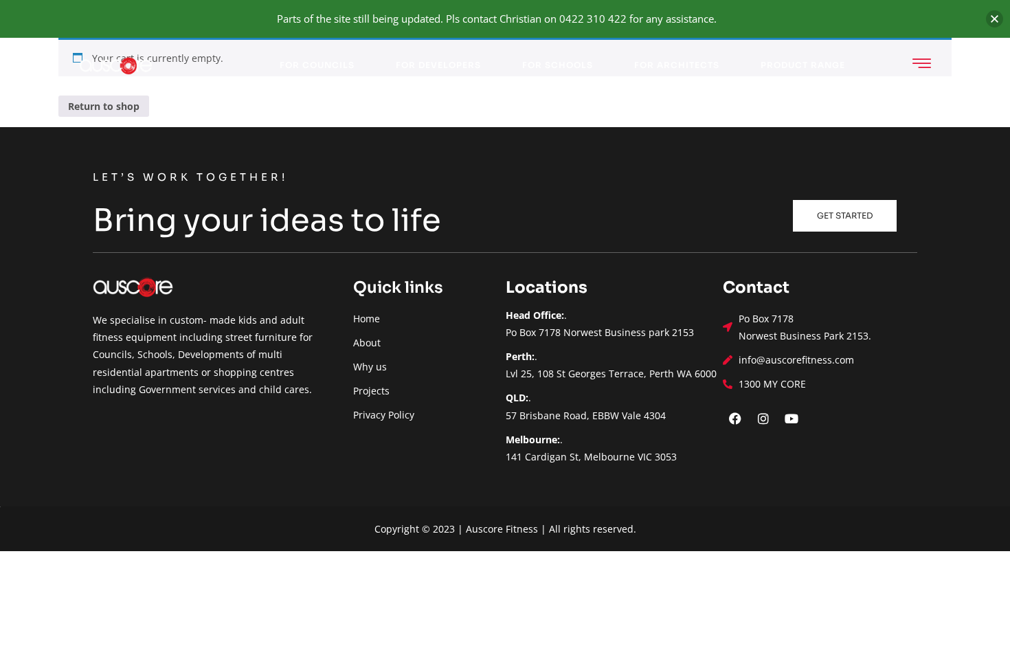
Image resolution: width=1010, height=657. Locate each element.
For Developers (438, 65)
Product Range (803, 65)
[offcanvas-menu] (921, 63)
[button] (994, 18)
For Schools (557, 65)
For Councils (317, 65)
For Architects (676, 65)
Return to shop (103, 106)
